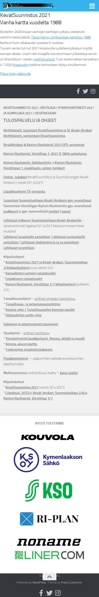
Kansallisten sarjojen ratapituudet (31, 273)
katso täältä (68, 373)
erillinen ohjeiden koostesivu (55, 299)
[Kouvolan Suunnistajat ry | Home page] (38, 6)
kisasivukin (21, 65)
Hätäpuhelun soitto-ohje (24, 315)
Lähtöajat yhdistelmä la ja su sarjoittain (50, 242)
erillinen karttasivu (36, 333)
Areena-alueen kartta (21, 344)
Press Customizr (71, 582)
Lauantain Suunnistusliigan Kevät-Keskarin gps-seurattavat (47, 200)
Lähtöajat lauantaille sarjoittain (26, 237)
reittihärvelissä (44, 59)
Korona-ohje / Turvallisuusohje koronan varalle (40, 310)
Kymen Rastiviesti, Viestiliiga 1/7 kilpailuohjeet (41, 284)
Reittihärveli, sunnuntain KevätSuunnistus (34, 136)
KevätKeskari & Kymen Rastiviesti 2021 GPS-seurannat (43, 145)
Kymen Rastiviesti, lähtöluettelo (27, 163)
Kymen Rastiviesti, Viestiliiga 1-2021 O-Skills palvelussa (45, 154)
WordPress (39, 582)
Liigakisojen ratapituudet (24, 279)
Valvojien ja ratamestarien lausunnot (30, 324)
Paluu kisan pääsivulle (15, 74)
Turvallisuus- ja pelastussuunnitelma (33, 304)
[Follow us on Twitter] (85, 91)
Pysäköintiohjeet (15, 358)
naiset (66, 211)
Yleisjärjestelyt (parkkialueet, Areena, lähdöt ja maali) (45, 339)
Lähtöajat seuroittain (18, 248)
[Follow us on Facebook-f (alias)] (78, 91)
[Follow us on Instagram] (93, 91)
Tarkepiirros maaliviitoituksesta (29, 350)
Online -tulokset (15, 177)
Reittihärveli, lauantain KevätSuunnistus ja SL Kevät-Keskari (47, 130)
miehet (54, 211)
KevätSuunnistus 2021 (22, 387)
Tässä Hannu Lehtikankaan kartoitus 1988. (61, 37)
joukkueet (10, 211)
